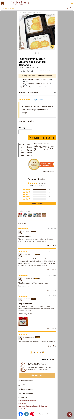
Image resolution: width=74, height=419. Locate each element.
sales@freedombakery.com (27, 400)
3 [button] (37, 352)
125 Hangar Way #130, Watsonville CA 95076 (32, 406)
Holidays (29, 12)
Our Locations (22, 409)
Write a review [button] (37, 203)
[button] (2, 3)
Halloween (39, 12)
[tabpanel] (37, 32)
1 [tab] (36, 53)
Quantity (21, 128)
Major (33, 12)
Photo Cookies (22, 12)
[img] (23, 229)
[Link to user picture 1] (23, 321)
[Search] (71, 8)
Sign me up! (37, 375)
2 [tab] (38, 53)
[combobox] (37, 8)
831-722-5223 (22, 403)
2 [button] (34, 352)
